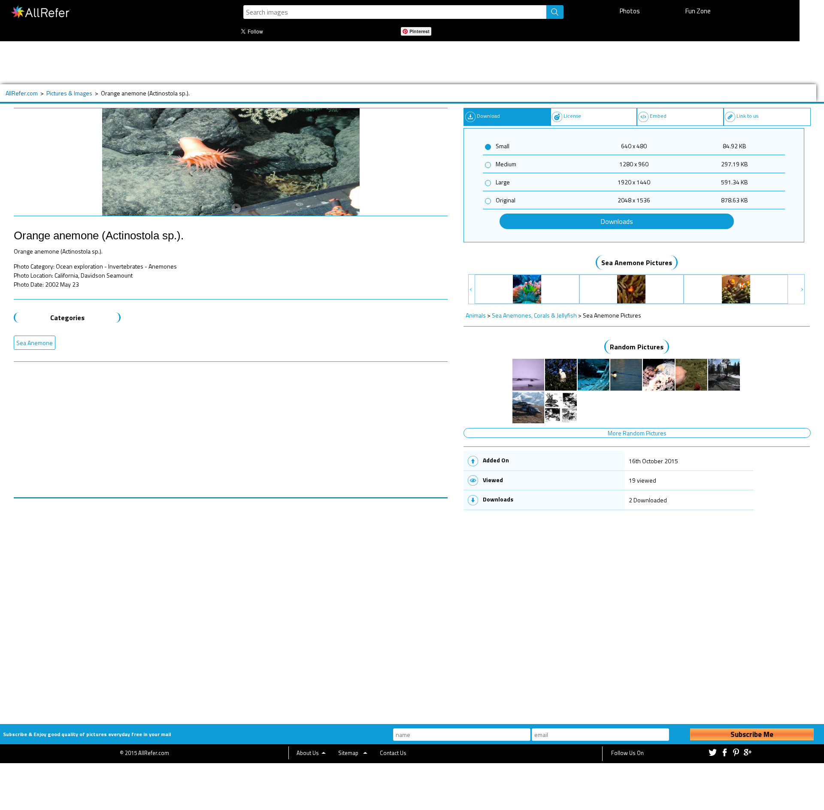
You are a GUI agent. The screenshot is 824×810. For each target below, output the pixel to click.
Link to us (747, 116)
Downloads (616, 221)
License (572, 116)
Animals (476, 315)
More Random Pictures (637, 432)
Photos (630, 11)
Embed (658, 116)
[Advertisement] (290, 62)
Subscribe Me (751, 734)
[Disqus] (231, 605)
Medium (506, 163)
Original (505, 200)
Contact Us (393, 753)
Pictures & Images (69, 93)
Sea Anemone (34, 342)
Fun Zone (698, 11)
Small (502, 145)
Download (488, 116)
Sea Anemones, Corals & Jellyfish (534, 315)
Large (503, 181)
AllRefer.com (22, 93)
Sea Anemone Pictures (636, 262)
